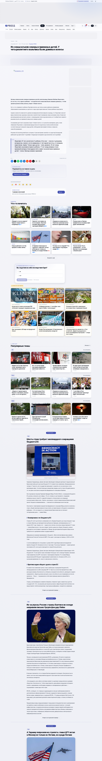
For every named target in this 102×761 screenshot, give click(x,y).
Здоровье (42, 29)
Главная (22, 25)
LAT (95, 25)
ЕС (28, 29)
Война (52, 29)
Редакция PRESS (32, 43)
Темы (6, 29)
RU (92, 25)
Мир (42, 25)
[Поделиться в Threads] (33, 161)
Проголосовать (22, 279)
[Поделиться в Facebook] (12, 161)
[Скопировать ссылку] (39, 161)
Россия (11, 29)
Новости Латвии (35, 25)
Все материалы (87, 349)
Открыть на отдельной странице (51, 590)
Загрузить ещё (51, 258)
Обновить (87, 345)
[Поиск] (82, 25)
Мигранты (69, 29)
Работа (36, 29)
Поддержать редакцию (82, 1)
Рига (13, 375)
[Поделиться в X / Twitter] (15, 161)
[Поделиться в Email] (36, 161)
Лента (28, 25)
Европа (47, 29)
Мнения (67, 25)
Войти (92, 1)
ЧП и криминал (49, 25)
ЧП (12, 349)
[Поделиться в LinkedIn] (24, 161)
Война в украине (18, 29)
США (74, 29)
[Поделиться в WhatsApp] (18, 161)
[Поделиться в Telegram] (21, 161)
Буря (56, 29)
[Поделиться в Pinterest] (30, 161)
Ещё (72, 25)
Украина (24, 29)
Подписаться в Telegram (21, 174)
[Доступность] (96, 1)
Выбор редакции (59, 25)
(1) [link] (48, 250)
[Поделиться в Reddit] (27, 161)
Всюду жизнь (62, 29)
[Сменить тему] (88, 25)
